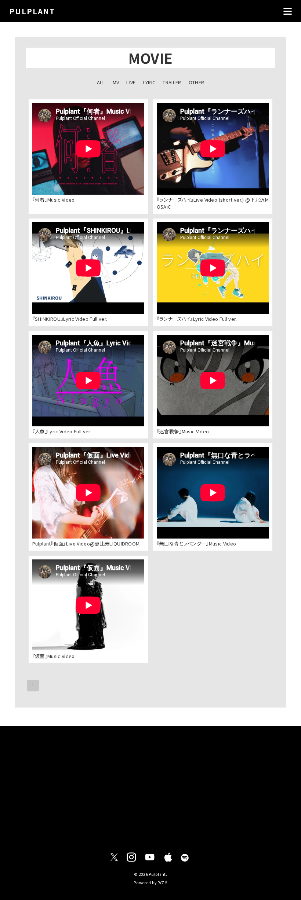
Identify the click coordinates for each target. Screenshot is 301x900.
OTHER (196, 82)
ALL (101, 82)
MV (116, 82)
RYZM (162, 882)
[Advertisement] (150, 786)
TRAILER (172, 82)
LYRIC (149, 82)
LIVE (130, 82)
